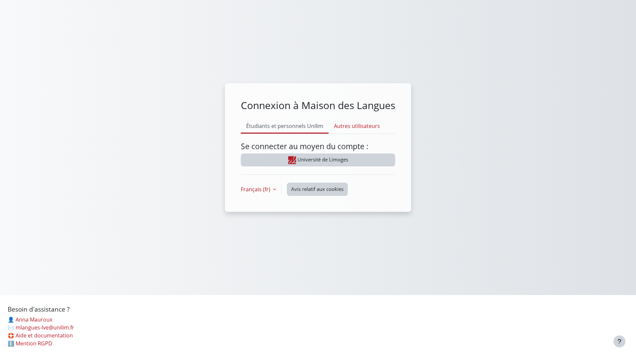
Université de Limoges (322, 159)
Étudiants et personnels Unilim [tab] (284, 126)
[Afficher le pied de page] (619, 341)
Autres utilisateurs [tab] (357, 126)
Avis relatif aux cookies (317, 189)
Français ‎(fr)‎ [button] (256, 189)
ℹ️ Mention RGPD (30, 343)
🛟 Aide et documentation (40, 335)
